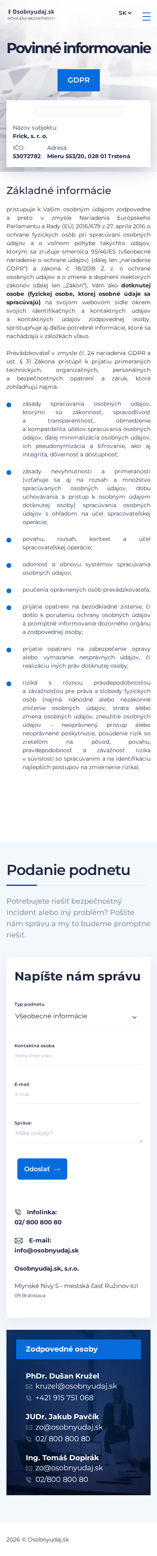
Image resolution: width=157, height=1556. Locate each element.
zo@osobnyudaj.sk (69, 1427)
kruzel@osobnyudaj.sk (76, 1386)
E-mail (21, 1084)
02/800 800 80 (61, 1479)
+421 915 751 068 (64, 1397)
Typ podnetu (29, 1004)
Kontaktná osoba (34, 1045)
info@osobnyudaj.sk (46, 1250)
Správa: (23, 1123)
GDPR (79, 80)
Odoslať (37, 1169)
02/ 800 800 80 (62, 1438)
